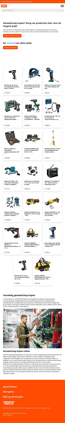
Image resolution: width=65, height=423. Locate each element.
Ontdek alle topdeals (10, 47)
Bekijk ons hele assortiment (12, 36)
